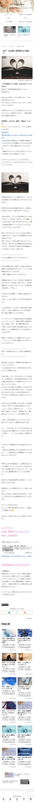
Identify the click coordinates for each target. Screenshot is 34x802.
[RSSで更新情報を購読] (25, 612)
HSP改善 (5, 604)
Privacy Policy (17, 796)
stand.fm (4, 132)
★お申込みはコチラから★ (14, 564)
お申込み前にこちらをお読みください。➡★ (15, 556)
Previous (1, 32)
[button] (30, 446)
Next (33, 32)
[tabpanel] (9, 32)
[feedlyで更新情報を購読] (9, 612)
